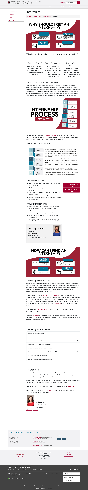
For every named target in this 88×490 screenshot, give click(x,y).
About (9, 469)
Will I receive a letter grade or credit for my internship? (40, 359)
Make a (69, 480)
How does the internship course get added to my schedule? (40, 348)
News (34, 469)
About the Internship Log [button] (72, 190)
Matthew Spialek (36, 435)
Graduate (11, 14)
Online (10, 17)
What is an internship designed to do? (36, 333)
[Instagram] (61, 435)
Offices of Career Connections (51, 295)
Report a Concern (37, 485)
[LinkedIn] (59, 435)
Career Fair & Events (43, 309)
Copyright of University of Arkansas (44, 488)
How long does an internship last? (35, 337)
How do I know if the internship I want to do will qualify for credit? (42, 351)
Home (14, 7)
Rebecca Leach (36, 438)
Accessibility (47, 485)
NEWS (28, 473)
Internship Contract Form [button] (72, 185)
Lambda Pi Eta (48, 7)
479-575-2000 (14, 475)
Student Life (24, 469)
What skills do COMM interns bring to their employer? (40, 344)
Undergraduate (13, 11)
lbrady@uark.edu (51, 135)
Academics (25, 7)
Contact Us (59, 485)
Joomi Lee (35, 444)
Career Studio (57, 303)
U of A (29, 16)
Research (30, 469)
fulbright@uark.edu (44, 459)
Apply (13, 469)
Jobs (63, 485)
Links (62, 2)
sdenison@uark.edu (32, 410)
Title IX (43, 485)
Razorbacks (39, 469)
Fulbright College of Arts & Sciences (33, 2)
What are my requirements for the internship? (38, 355)
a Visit (70, 477)
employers (71, 386)
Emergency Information (28, 485)
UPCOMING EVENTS (52, 473)
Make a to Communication (68, 455)
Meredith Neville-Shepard (38, 439)
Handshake (36, 315)
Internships (11, 20)
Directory (36, 7)
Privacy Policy (53, 485)
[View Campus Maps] (9, 474)
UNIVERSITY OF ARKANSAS (19, 467)
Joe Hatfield (35, 441)
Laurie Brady (35, 442)
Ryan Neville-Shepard (37, 437)
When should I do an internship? (35, 340)
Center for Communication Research (66, 7)
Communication (37, 16)
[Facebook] (57, 435)
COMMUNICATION (27, 4)
